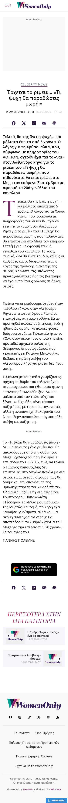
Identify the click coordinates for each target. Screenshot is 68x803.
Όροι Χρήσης (44, 733)
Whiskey (55, 789)
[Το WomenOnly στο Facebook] (10, 717)
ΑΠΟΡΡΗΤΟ (58, 800)
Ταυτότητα (22, 733)
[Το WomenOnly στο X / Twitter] (38, 717)
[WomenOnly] (34, 5)
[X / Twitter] (24, 123)
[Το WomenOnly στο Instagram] (19, 717)
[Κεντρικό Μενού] (8, 6)
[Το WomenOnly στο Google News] (48, 717)
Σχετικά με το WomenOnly (34, 766)
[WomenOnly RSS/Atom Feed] (57, 717)
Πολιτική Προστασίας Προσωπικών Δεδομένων (34, 745)
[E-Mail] (44, 123)
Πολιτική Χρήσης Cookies (34, 756)
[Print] (54, 123)
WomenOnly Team (20, 111)
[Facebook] (13, 123)
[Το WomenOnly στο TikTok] (29, 717)
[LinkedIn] (34, 123)
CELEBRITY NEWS (34, 84)
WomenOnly (34, 704)
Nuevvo (27, 789)
